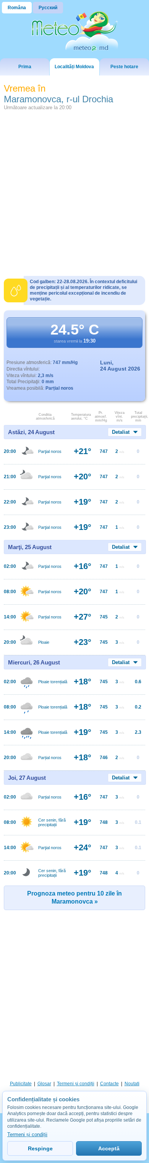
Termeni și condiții (75, 1083)
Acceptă (109, 1148)
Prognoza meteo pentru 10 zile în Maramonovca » (74, 897)
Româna (17, 7)
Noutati (132, 1083)
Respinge (40, 1148)
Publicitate (21, 1083)
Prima (24, 66)
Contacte (109, 1083)
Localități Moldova (74, 66)
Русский (48, 7)
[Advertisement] (74, 189)
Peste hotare (124, 66)
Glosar (44, 1083)
